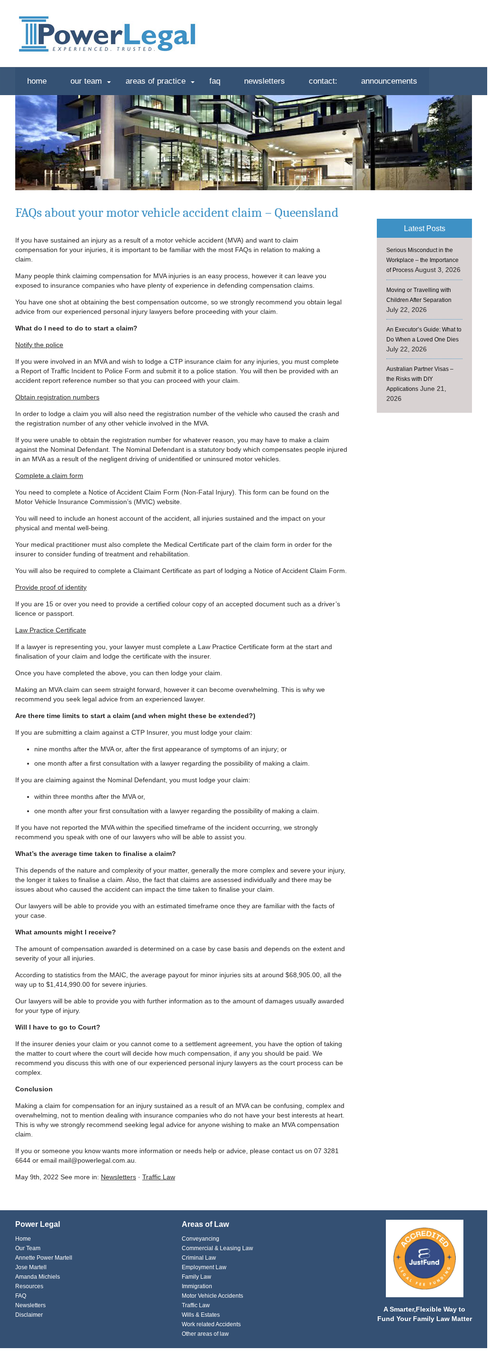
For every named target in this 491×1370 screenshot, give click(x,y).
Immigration (197, 1286)
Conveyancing (200, 1238)
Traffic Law (158, 1177)
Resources (29, 1286)
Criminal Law (199, 1257)
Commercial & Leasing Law (217, 1248)
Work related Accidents (211, 1324)
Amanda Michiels (37, 1276)
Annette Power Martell (43, 1257)
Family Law (196, 1276)
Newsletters (264, 81)
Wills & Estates (201, 1315)
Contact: (323, 81)
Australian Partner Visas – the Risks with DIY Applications (419, 379)
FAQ (214, 81)
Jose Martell (31, 1267)
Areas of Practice (156, 81)
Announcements (389, 81)
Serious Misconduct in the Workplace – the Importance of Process (422, 260)
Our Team (86, 81)
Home (37, 81)
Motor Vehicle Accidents (212, 1295)
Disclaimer (29, 1315)
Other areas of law (205, 1334)
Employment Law (204, 1267)
